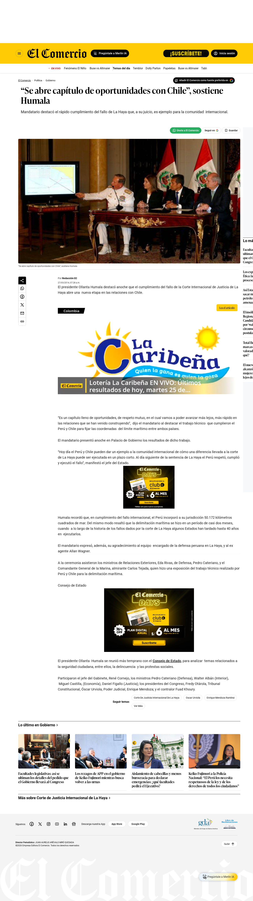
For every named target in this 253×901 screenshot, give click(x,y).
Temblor (138, 68)
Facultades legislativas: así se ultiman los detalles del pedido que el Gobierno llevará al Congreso (43, 777)
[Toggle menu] (19, 53)
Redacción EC (69, 278)
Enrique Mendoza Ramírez (221, 697)
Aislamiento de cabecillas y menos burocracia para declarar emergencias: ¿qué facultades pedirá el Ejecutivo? (156, 779)
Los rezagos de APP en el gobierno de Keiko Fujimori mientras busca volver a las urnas (100, 777)
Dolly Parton (153, 68)
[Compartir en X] (22, 305)
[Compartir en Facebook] (22, 297)
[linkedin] (65, 824)
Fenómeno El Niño (75, 68)
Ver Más (138, 706)
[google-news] (74, 824)
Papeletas (169, 68)
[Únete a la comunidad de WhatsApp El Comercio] (185, 130)
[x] (40, 824)
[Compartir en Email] (22, 313)
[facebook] (32, 824)
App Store (117, 824)
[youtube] (57, 824)
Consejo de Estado (167, 661)
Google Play (138, 824)
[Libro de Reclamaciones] (230, 824)
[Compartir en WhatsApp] (22, 288)
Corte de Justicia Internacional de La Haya (156, 697)
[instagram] (48, 824)
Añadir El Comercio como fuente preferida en (203, 80)
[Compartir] (22, 280)
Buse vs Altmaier (100, 68)
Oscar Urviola (193, 697)
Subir (227, 843)
